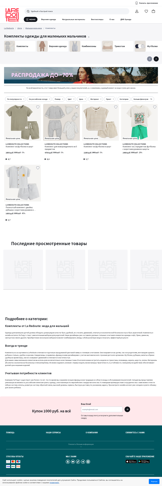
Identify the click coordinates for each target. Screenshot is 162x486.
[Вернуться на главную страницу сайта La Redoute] (12, 14)
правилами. (54, 483)
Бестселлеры (97, 19)
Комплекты (50, 28)
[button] (153, 11)
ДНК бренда (125, 19)
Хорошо (154, 481)
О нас (111, 19)
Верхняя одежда (48, 19)
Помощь (10, 433)
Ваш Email (86, 403)
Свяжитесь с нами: (135, 433)
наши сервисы (53, 433)
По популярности (14, 99)
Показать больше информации (81, 444)
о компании (92, 433)
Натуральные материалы (73, 19)
